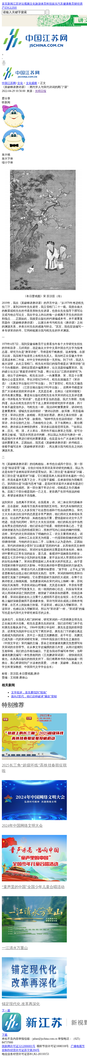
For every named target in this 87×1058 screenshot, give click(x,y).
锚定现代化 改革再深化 (21, 1004)
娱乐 (55, 3)
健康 (66, 3)
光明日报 (40, 91)
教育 (71, 3)
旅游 (38, 3)
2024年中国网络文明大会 (22, 826)
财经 (77, 3)
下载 (4, 1034)
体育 (43, 3)
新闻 (10, 3)
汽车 (60, 3)
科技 (49, 3)
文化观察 (31, 83)
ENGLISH (11, 7)
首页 (4, 3)
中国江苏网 (9, 83)
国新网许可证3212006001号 (18, 1046)
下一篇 (6, 1010)
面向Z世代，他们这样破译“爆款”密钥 (34, 696)
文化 (32, 3)
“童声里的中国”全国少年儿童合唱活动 (33, 887)
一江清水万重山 (15, 948)
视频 (27, 3)
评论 (21, 3)
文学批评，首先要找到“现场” (29, 692)
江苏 (16, 3)
